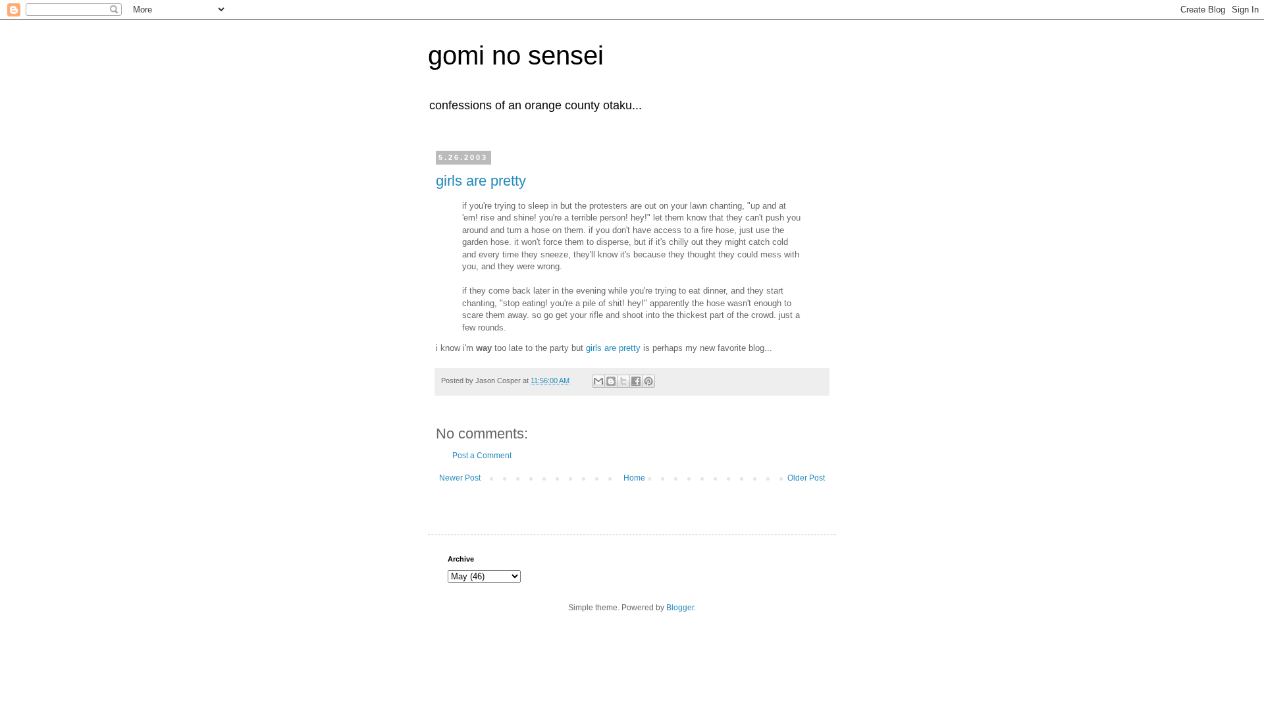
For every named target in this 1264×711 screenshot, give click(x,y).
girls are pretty (481, 180)
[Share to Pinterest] (648, 381)
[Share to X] (623, 381)
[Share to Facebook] (636, 381)
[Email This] (598, 381)
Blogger (680, 607)
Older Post (806, 478)
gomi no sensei (516, 55)
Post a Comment (482, 455)
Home (634, 478)
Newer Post (460, 478)
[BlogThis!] (611, 381)
